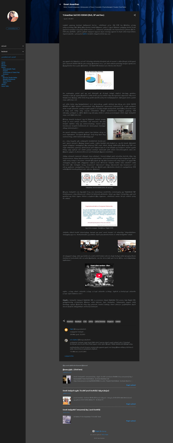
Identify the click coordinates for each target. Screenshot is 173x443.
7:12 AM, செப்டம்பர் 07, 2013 (78, 351)
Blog (2, 76)
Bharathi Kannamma (9, 79)
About (3, 64)
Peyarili (5, 71)
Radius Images (105, 434)
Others (5, 83)
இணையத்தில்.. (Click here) (72, 370)
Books (3, 67)
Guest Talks (5, 86)
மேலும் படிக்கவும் (131, 385)
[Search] (138, 5)
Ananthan (70, 321)
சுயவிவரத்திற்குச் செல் (13, 28)
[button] (135, 15)
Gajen (71, 329)
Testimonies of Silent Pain (11, 72)
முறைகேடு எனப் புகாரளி (8, 57)
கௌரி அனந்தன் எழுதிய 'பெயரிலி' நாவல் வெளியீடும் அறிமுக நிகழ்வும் (86, 391)
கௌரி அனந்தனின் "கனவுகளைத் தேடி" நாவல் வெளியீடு (81, 410)
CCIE (85, 321)
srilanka (118, 321)
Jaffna (91, 321)
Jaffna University (100, 321)
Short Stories (7, 81)
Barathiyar (78, 321)
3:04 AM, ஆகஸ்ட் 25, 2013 (77, 334)
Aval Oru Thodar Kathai (10, 77)
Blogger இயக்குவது (100, 431)
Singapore (110, 321)
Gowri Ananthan (71, 4)
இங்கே (85, 34)
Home (3, 62)
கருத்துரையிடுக (69, 356)
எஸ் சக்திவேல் (74, 340)
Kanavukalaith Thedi (9, 69)
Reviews (5, 74)
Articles (3, 65)
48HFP (3, 84)
